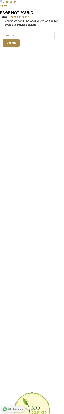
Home (3, 17)
